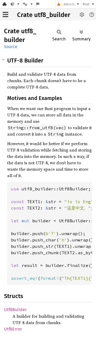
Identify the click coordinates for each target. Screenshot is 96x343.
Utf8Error (13, 329)
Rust (86, 4)
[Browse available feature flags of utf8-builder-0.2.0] (38, 4)
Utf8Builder (15, 309)
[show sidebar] (5, 14)
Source (10, 46)
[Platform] (28, 4)
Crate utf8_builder (43, 15)
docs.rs (68, 4)
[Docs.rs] (4, 4)
